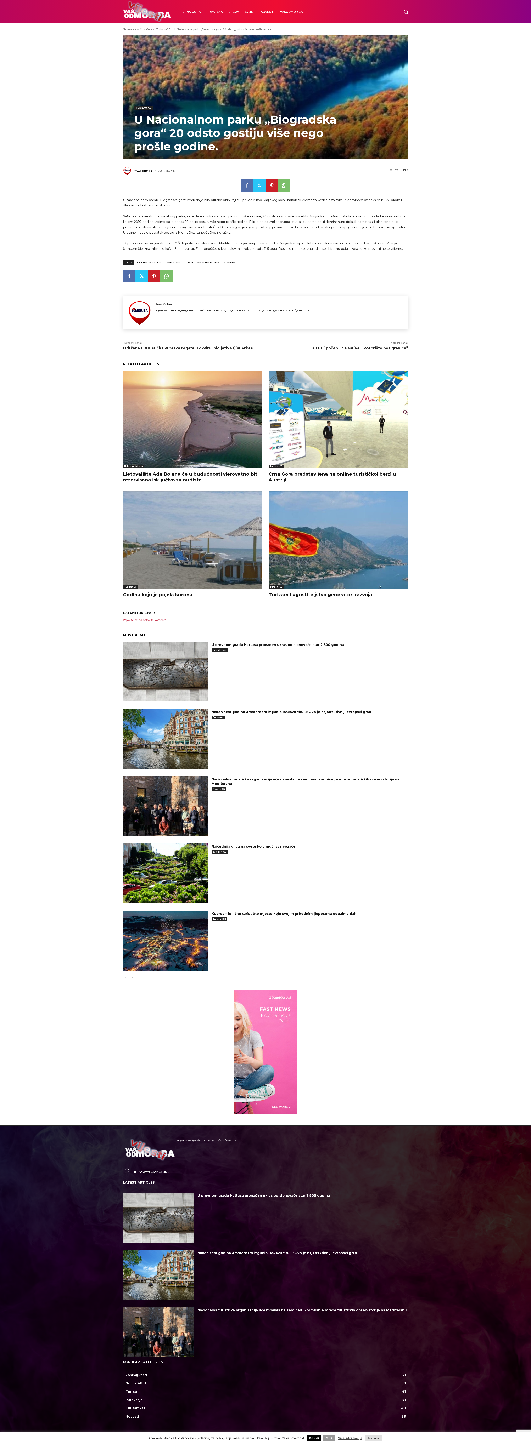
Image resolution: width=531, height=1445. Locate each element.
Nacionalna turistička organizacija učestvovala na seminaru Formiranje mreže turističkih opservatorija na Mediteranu (302, 1310)
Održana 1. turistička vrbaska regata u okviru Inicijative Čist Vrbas (188, 348)
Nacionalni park (208, 262)
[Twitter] (259, 185)
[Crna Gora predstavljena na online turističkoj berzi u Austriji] (338, 419)
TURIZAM (229, 262)
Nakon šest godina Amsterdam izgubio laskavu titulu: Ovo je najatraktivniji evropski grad (291, 712)
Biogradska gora (149, 262)
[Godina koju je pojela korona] (192, 540)
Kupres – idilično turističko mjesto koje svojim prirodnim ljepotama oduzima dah (284, 914)
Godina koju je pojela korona (157, 594)
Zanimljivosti (220, 650)
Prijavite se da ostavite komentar (145, 620)
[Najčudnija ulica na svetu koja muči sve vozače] (165, 873)
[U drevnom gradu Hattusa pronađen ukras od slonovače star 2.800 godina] (165, 672)
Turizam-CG (163, 29)
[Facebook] (247, 185)
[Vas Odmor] (128, 171)
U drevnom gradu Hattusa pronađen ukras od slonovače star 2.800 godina (278, 645)
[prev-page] (125, 977)
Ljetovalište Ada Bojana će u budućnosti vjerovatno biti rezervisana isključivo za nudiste (191, 477)
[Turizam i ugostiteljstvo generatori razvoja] (338, 540)
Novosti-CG (219, 788)
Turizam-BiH (219, 919)
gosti (189, 262)
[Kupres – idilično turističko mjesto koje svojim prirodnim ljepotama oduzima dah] (165, 941)
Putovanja (218, 717)
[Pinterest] (272, 185)
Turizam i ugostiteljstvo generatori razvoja (320, 594)
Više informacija (350, 1438)
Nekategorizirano (133, 466)
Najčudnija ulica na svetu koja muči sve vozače (253, 846)
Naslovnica (129, 29)
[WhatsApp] (284, 185)
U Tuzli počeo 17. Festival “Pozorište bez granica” (360, 348)
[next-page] (132, 977)
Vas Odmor (144, 171)
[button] (406, 12)
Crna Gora (146, 29)
